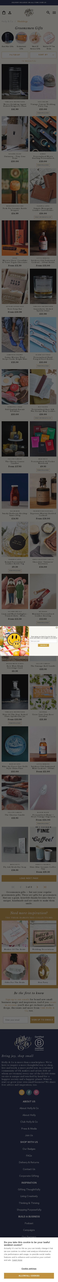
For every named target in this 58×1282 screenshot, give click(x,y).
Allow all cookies (29, 1276)
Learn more (17, 1260)
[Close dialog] (56, 627)
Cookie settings (29, 1269)
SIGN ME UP (43, 645)
